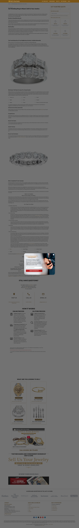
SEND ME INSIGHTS (34, 270)
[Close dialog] (53, 254)
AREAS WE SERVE (52, 1)
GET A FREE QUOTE (45, 1)
